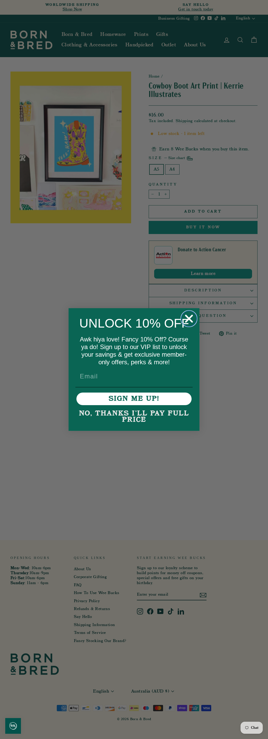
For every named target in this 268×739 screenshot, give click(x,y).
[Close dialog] (189, 319)
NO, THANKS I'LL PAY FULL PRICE (134, 416)
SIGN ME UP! (134, 399)
